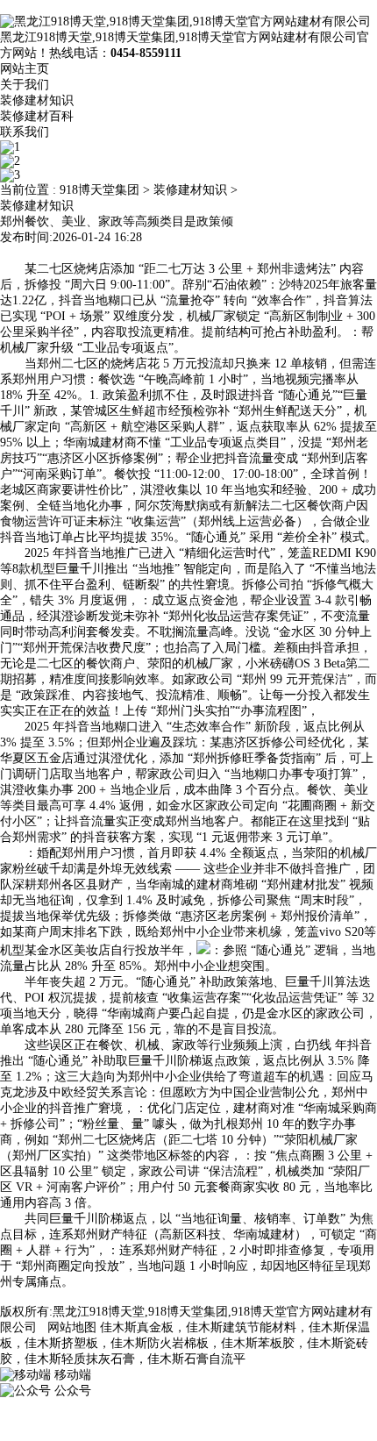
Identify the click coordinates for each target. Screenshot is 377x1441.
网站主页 (24, 68)
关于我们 (24, 84)
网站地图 (71, 1327)
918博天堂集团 (99, 189)
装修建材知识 (37, 100)
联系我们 (24, 132)
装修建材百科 (37, 116)
